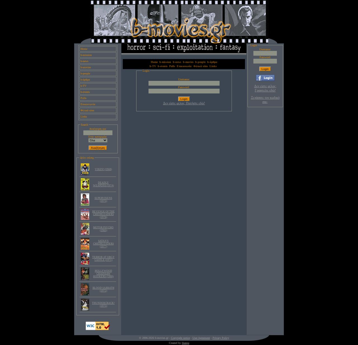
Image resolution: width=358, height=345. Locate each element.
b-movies (86, 67)
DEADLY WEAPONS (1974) (103, 184)
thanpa (185, 342)
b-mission (86, 55)
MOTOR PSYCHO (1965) (103, 229)
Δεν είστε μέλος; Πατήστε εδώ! (184, 103)
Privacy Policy (221, 337)
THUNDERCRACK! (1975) (103, 304)
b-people (85, 73)
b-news (84, 61)
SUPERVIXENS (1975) (103, 199)
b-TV (83, 85)
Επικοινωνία (88, 104)
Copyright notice (180, 337)
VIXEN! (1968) (103, 169)
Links (84, 116)
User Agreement (201, 337)
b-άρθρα (85, 79)
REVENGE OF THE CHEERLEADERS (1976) (103, 214)
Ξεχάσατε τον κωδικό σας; (265, 100)
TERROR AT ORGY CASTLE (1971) (103, 258)
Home (84, 48)
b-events (85, 91)
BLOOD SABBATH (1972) (103, 289)
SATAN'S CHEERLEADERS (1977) (103, 244)
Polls (83, 98)
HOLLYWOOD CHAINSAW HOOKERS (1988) (103, 273)
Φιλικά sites (87, 110)
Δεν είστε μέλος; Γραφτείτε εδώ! (265, 88)
